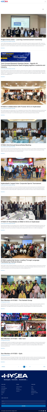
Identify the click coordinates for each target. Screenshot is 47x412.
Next (45, 366)
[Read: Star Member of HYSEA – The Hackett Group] (23, 286)
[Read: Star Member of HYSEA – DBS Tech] (23, 324)
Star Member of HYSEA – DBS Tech (13, 339)
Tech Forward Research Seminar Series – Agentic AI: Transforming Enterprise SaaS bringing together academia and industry (23, 65)
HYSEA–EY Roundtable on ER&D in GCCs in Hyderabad (20, 222)
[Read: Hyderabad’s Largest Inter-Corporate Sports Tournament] (23, 169)
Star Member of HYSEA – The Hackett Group (16, 300)
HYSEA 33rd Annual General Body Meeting (16, 145)
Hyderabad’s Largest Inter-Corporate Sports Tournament (21, 183)
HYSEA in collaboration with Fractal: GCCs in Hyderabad (21, 107)
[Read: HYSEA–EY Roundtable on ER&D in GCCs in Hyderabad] (23, 207)
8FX (16, 410)
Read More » (3, 47)
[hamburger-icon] (45, 1)
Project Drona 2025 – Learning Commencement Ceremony (21, 39)
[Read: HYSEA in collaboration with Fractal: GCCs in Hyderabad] (23, 92)
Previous (3, 366)
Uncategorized (3, 340)
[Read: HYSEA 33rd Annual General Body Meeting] (23, 131)
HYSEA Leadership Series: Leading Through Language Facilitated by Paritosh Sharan (20, 261)
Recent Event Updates (7, 41)
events (2, 41)
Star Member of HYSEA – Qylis (11, 353)
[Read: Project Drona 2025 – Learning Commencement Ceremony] (23, 25)
